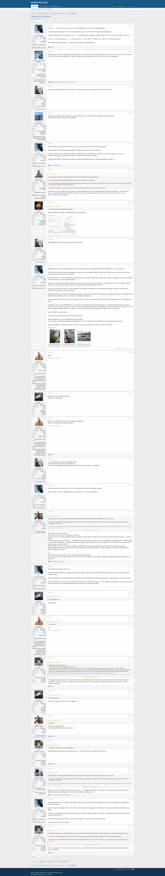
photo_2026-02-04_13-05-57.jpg (87, 344)
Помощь (128, 869)
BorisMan (39, 179)
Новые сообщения (36, 9)
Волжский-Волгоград (40, 678)
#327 (132, 51)
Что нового (43, 6)
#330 (132, 143)
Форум (34, 6)
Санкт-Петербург (41, 69)
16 (53, 22)
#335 (132, 352)
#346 (132, 716)
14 (47, 22)
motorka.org (42, 874)
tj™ (33, 19)
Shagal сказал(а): (53, 621)
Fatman (38, 122)
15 (50, 22)
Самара (44, 785)
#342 (132, 592)
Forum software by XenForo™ (47, 872)
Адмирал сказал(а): (54, 662)
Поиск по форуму (47, 9)
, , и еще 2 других (60, 795)
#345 (132, 691)
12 (42, 22)
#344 (132, 658)
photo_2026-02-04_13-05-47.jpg (58, 344)
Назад (33, 22)
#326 (132, 25)
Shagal (39, 402)
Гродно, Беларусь (41, 131)
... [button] (39, 22)
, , (57, 561)
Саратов (43, 103)
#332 (132, 202)
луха (38, 667)
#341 (132, 566)
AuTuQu (38, 96)
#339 (132, 485)
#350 (132, 826)
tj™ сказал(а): (52, 174)
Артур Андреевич (39, 61)
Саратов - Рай (42, 370)
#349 (132, 799)
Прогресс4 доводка (41, 16)
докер (39, 211)
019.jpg (50, 231)
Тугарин (39, 361)
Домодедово (42, 188)
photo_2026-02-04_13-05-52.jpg (72, 344)
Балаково (43, 42)
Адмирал (39, 521)
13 (45, 22)
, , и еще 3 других (63, 82)
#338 (132, 459)
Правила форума (120, 869)
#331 (132, 170)
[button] (48, 6)
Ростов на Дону (42, 220)
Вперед (57, 22)
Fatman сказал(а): (53, 206)
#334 (132, 266)
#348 (132, 768)
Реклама (49, 874)
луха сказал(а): (53, 695)
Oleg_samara (39, 777)
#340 (132, 511)
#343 (132, 617)
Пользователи (54, 6)
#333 (132, 239)
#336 (132, 393)
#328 (132, 86)
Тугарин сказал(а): (54, 597)
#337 (132, 418)
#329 (132, 113)
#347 (132, 741)
